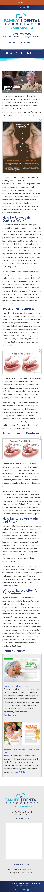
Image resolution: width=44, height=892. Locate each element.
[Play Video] (3, 91)
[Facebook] (16, 7)
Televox (18, 886)
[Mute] (34, 91)
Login (26, 886)
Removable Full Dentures (16, 686)
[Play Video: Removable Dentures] (22, 80)
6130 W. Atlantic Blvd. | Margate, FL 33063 (23, 36)
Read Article (10, 715)
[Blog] (28, 7)
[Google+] (20, 7)
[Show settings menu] (37, 91)
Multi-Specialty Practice (22, 42)
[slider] (20, 91)
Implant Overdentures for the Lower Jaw (21, 751)
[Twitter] (24, 7)
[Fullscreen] (40, 91)
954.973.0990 (23, 34)
